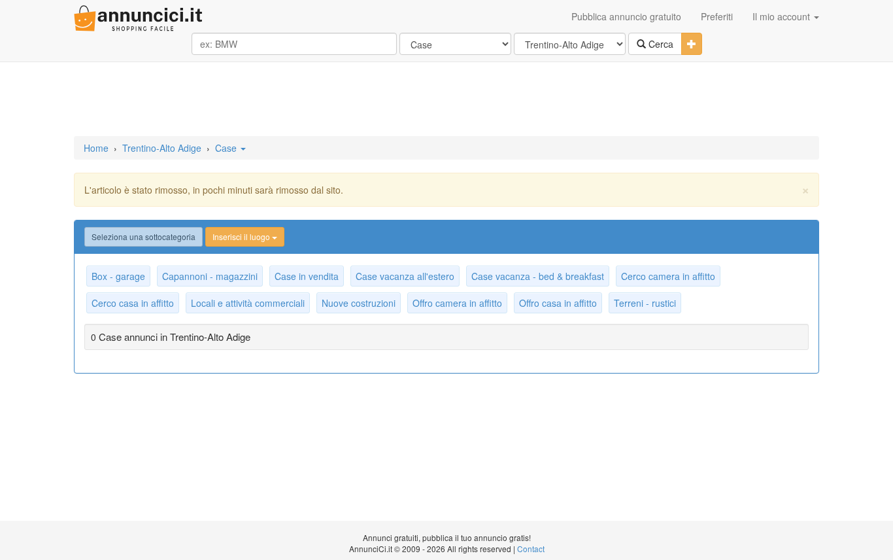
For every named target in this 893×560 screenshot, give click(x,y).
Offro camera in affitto (457, 302)
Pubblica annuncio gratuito (626, 16)
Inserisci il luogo (242, 236)
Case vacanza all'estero (405, 276)
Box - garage (118, 276)
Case (227, 147)
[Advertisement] (446, 100)
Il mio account (782, 16)
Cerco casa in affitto (133, 302)
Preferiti (717, 16)
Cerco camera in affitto (668, 276)
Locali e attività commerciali (248, 302)
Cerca (659, 43)
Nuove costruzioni (359, 302)
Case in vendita (307, 276)
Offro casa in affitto (558, 302)
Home (96, 147)
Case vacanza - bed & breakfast (537, 276)
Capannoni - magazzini (210, 276)
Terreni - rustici (645, 302)
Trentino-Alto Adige (161, 147)
